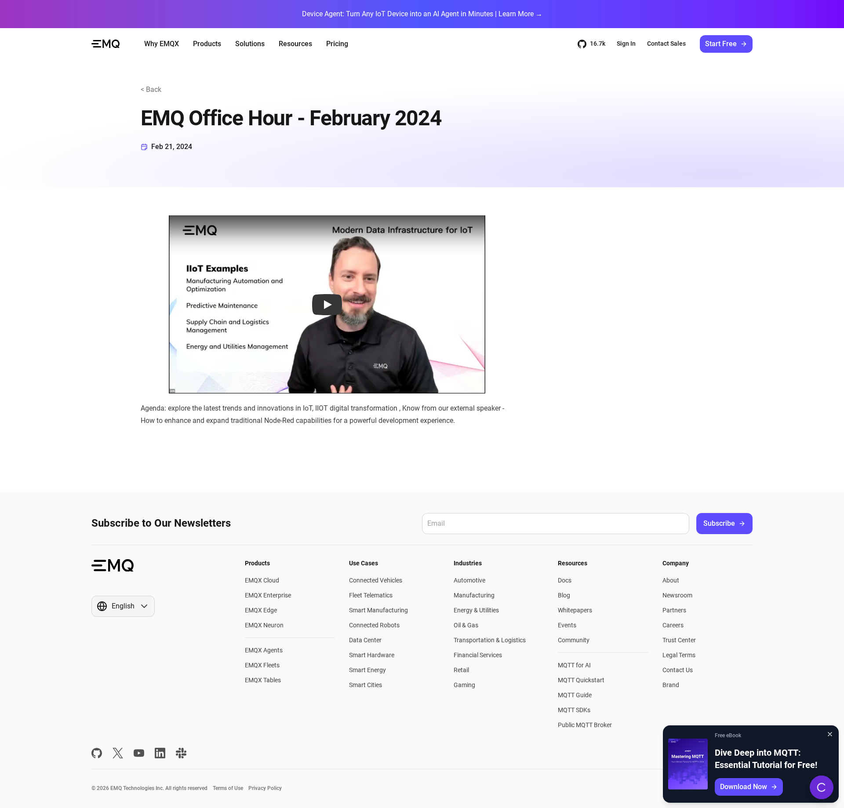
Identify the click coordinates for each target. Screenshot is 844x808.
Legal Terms (678, 655)
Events (567, 625)
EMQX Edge (261, 610)
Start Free (721, 44)
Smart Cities (365, 684)
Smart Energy (367, 669)
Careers (673, 625)
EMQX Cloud (262, 580)
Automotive (469, 580)
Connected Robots (374, 625)
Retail (461, 669)
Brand (670, 684)
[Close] (830, 734)
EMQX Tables (263, 680)
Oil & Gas (466, 625)
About (670, 580)
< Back (151, 89)
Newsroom (677, 595)
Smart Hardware (371, 655)
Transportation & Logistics (490, 640)
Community (573, 640)
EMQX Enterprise (268, 595)
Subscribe (719, 523)
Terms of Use (228, 788)
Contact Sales (666, 43)
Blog (564, 595)
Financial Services (478, 655)
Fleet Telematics (371, 595)
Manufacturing (474, 595)
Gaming (464, 684)
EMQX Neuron (264, 625)
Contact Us (677, 669)
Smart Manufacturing (378, 610)
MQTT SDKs (574, 709)
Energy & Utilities (476, 610)
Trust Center (679, 640)
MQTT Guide (575, 695)
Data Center (365, 640)
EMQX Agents (264, 650)
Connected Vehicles (375, 580)
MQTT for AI (574, 665)
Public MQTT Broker (585, 724)
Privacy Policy (265, 788)
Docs (564, 580)
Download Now (743, 787)
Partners (674, 610)
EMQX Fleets (262, 665)
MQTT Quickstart (581, 680)
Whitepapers (575, 610)
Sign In (626, 43)
